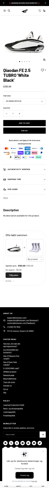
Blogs (6, 486)
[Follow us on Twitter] (11, 443)
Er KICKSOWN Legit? (11, 368)
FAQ (4, 392)
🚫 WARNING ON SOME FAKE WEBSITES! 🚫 (24, 3)
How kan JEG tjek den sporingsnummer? (11, 345)
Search (18, 486)
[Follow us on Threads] (17, 443)
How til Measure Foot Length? (11, 357)
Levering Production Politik (13, 405)
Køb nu (24, 130)
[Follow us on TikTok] (40, 443)
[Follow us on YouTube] (34, 443)
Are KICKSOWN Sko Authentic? (10, 351)
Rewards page (8, 375)
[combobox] (35, 259)
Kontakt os (7, 386)
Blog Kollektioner (9, 379)
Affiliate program (9, 372)
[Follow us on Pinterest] (28, 443)
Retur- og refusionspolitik (13, 408)
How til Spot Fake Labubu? (10, 363)
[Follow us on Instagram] (22, 443)
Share (5, 198)
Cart (30, 486)
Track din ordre (9, 382)
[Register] (43, 434)
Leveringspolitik (9, 412)
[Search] (9, 10)
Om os (5, 389)
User (42, 486)
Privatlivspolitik (9, 415)
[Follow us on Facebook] (5, 443)
